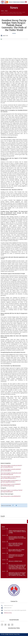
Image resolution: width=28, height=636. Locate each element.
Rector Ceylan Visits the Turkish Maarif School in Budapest (16, 550)
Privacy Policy (17, 634)
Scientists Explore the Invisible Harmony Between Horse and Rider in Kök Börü (17, 538)
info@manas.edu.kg (8, 612)
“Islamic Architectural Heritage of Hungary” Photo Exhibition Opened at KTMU (17, 531)
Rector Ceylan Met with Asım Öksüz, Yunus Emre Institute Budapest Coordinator (16, 544)
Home (2, 10)
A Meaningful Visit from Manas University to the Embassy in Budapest (16, 556)
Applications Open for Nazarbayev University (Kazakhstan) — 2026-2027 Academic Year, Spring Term (17, 574)
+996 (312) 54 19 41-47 (8, 605)
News (6, 10)
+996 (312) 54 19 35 (7, 607)
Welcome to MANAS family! (15, 561)
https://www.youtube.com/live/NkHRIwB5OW (11, 496)
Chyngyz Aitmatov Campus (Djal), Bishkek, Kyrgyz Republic (15, 610)
